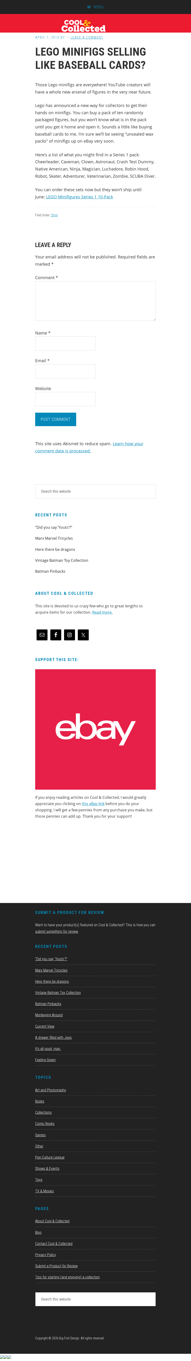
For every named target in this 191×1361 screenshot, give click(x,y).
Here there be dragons (55, 549)
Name (43, 333)
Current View (44, 1026)
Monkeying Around (49, 1015)
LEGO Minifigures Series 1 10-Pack (79, 197)
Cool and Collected (95, 26)
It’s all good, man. (48, 1049)
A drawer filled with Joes (53, 1037)
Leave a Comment (87, 37)
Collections (43, 1112)
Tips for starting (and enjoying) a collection (67, 1277)
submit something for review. (56, 931)
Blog (38, 1232)
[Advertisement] (70, 863)
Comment (46, 277)
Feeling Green (45, 1060)
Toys (38, 1179)
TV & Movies (44, 1191)
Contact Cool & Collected (53, 1243)
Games (40, 1135)
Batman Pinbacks (50, 571)
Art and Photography (50, 1090)
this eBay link (93, 803)
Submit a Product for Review (56, 1266)
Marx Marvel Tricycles (54, 538)
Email (42, 360)
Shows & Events (47, 1168)
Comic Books (45, 1123)
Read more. (102, 612)
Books (39, 1101)
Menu (99, 6)
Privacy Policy (45, 1255)
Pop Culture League (50, 1157)
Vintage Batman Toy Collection (61, 560)
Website (43, 388)
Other (54, 215)
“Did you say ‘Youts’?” (53, 527)
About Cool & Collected (52, 1221)
